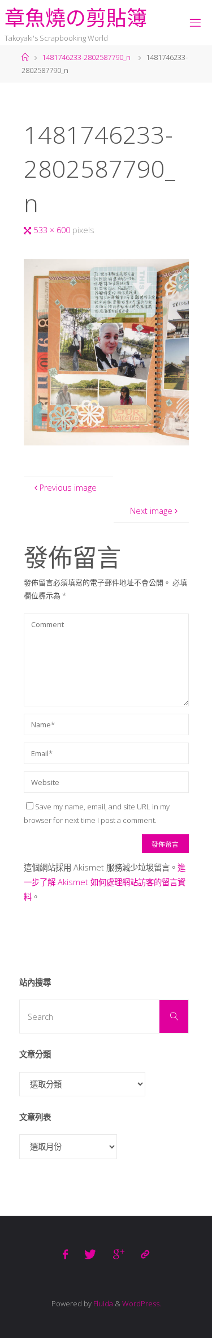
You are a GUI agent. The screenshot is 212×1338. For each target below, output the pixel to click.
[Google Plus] (118, 1254)
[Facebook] (65, 1254)
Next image (151, 510)
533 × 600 (53, 230)
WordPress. (141, 1303)
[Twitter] (90, 1254)
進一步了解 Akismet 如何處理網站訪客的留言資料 (104, 882)
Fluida (102, 1303)
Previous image (68, 487)
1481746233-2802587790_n (86, 57)
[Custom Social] (145, 1254)
